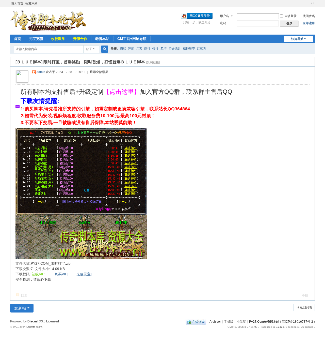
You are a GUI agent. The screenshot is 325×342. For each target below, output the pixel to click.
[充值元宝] (83, 274)
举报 (305, 295)
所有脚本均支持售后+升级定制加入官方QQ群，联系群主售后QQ (126, 91)
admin (41, 72)
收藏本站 (31, 3)
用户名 (224, 16)
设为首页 (17, 3)
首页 (17, 39)
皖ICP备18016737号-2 (297, 321)
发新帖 (20, 308)
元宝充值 (36, 39)
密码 (223, 23)
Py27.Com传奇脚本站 (264, 321)
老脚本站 (102, 39)
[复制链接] (153, 62)
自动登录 (290, 16)
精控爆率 (189, 48)
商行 (147, 48)
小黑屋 (241, 321)
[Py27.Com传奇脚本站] (48, 20)
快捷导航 (297, 39)
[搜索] (104, 49)
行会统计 (175, 48)
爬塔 (163, 48)
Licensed (52, 321)
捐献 (123, 48)
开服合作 (80, 39)
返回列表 (306, 307)
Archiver (215, 321)
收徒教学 (58, 39)
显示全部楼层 (99, 72)
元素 (139, 48)
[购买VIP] (61, 274)
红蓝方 (201, 48)
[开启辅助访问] (307, 3)
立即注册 (309, 23)
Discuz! (32, 321)
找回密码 (309, 16)
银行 (155, 48)
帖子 (89, 49)
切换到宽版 (312, 3)
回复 (24, 295)
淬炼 (131, 48)
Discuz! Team (34, 326)
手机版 (228, 321)
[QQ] (196, 321)
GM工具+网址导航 (132, 39)
